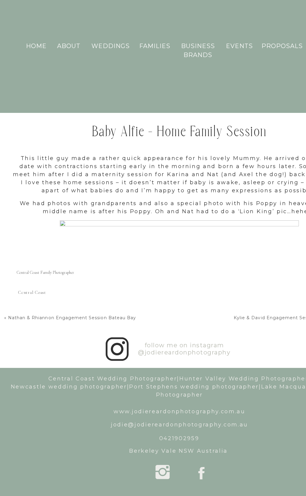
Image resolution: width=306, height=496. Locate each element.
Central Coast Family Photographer (45, 272)
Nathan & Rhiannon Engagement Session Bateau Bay (72, 317)
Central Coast (32, 292)
